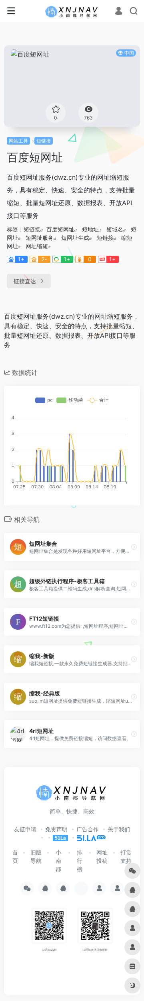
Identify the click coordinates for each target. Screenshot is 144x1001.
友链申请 (25, 829)
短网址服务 (40, 237)
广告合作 (87, 829)
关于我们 (119, 829)
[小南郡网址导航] (72, 11)
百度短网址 (60, 229)
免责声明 (56, 829)
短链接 (43, 141)
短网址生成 (75, 237)
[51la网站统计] (88, 837)
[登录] (118, 12)
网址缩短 (37, 246)
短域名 (114, 229)
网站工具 (18, 141)
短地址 (90, 229)
